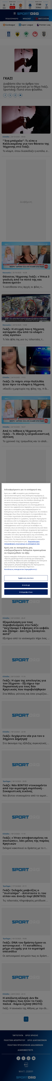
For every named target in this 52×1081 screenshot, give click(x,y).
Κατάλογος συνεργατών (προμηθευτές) (20, 569)
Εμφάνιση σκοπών (26, 578)
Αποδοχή (26, 585)
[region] (26, 540)
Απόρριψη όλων (26, 592)
